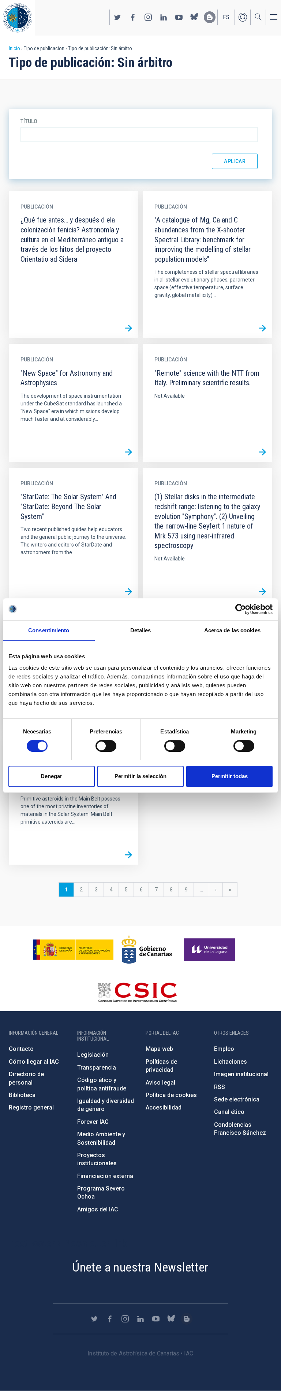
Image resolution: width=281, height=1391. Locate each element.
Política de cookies (171, 1095)
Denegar (51, 776)
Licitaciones (230, 1061)
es (226, 17)
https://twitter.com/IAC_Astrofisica (117, 17)
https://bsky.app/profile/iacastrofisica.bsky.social (194, 17)
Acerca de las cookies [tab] (232, 630)
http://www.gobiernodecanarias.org (146, 949)
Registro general (31, 1107)
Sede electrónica (236, 1099)
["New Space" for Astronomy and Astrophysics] (128, 452)
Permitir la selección (140, 776)
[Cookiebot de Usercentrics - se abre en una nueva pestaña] (241, 609)
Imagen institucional (241, 1074)
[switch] (105, 746)
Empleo (224, 1048)
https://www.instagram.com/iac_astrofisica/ (148, 17)
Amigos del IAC (97, 1209)
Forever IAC (93, 1121)
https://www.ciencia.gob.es (73, 949)
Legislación (93, 1054)
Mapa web (159, 1048)
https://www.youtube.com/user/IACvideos (179, 17)
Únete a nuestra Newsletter (140, 1267)
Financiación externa (105, 1176)
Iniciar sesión (242, 17)
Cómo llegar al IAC (34, 1061)
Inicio (14, 48)
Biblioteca (22, 1095)
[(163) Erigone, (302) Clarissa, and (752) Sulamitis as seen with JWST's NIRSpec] (128, 855)
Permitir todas (229, 776)
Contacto (21, 1048)
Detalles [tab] (140, 630)
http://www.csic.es (137, 992)
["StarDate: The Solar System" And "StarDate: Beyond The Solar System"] (128, 591)
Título (28, 121)
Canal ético (229, 1111)
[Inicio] (17, 18)
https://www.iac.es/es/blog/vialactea (209, 17)
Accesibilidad (163, 1107)
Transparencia (96, 1067)
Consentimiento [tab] (48, 630)
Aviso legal (160, 1082)
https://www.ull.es (210, 949)
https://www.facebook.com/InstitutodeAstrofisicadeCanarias (132, 17)
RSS (219, 1086)
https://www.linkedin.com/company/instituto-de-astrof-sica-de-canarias (163, 17)
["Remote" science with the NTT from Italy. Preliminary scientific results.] (262, 452)
